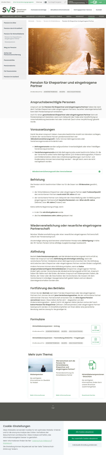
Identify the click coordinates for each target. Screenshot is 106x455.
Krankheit (80, 16)
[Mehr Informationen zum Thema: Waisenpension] (40, 365)
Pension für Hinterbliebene (14, 34)
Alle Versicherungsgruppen (23, 2)
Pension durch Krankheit (13, 28)
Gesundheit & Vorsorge (35, 16)
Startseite (31, 21)
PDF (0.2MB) (95, 342)
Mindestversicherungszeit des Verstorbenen (52, 171)
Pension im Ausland (11, 77)
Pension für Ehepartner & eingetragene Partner (13, 38)
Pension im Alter (10, 23)
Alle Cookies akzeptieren (85, 432)
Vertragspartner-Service (83, 10)
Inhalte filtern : (6, 2)
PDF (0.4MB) (95, 330)
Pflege (101, 16)
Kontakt (99, 10)
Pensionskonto (9, 66)
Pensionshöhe (9, 60)
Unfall (69, 16)
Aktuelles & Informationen (60, 10)
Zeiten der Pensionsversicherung (12, 54)
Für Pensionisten (10, 71)
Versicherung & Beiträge (12, 16)
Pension (91, 16)
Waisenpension (10, 42)
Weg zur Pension (10, 47)
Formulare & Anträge (38, 10)
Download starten (88, 395)
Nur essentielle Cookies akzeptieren (85, 438)
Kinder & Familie (56, 16)
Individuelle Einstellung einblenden (85, 445)
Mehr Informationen (37, 395)
